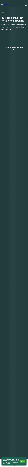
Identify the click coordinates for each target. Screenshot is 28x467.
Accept (22, 461)
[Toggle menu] (26, 5)
